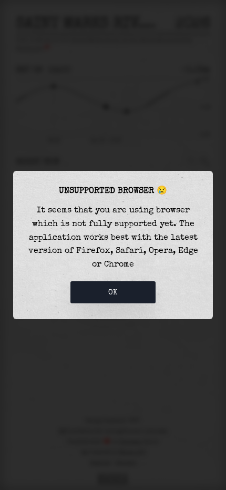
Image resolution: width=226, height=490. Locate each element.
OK (113, 292)
